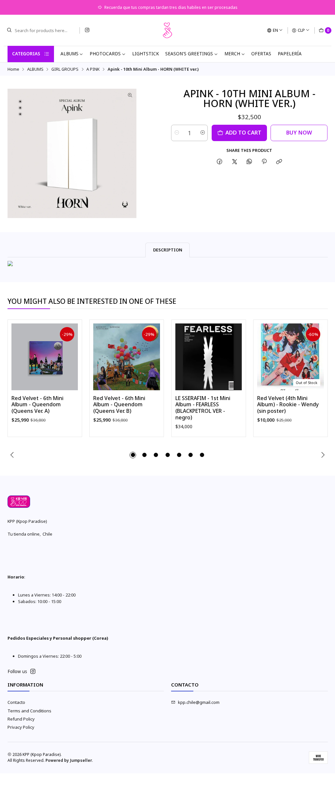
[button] (133, 455)
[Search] (9, 30)
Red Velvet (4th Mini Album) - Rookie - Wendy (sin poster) (288, 404)
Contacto (16, 702)
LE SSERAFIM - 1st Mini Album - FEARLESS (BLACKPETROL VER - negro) (202, 408)
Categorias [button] (26, 54)
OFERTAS (261, 54)
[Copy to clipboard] (279, 161)
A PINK (92, 69)
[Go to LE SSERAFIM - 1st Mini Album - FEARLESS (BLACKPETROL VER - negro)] (208, 356)
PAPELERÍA (290, 54)
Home (13, 69)
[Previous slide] (12, 455)
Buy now (299, 132)
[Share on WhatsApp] (249, 161)
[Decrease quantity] (176, 133)
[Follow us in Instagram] (87, 30)
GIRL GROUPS (65, 69)
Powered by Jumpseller (68, 760)
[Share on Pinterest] (264, 161)
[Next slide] (323, 455)
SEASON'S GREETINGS (189, 54)
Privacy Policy (21, 727)
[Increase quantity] (202, 133)
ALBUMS (70, 54)
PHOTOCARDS (105, 54)
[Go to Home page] (167, 30)
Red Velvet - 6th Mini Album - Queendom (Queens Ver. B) (119, 404)
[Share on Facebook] (220, 161)
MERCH (232, 54)
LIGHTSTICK (145, 54)
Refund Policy (21, 719)
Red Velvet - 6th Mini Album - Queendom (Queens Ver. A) (37, 404)
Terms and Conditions (29, 711)
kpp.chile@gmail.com (199, 702)
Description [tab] (167, 250)
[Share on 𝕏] (234, 161)
